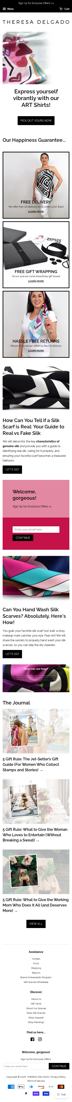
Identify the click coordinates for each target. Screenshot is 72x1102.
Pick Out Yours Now (36, 120)
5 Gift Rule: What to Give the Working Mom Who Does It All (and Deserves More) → (36, 905)
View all (36, 923)
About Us (36, 999)
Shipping (36, 968)
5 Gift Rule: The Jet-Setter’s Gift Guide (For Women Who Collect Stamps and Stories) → (31, 764)
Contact (36, 958)
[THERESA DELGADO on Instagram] (40, 1040)
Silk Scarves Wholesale (36, 982)
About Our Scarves (36, 1008)
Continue (23, 537)
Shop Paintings (36, 1022)
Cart (66, 9)
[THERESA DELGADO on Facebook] (32, 1040)
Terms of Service (36, 1080)
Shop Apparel (36, 1017)
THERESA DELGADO (38, 1076)
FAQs (36, 963)
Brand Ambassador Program (36, 977)
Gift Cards (36, 1003)
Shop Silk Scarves (36, 1012)
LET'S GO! (12, 469)
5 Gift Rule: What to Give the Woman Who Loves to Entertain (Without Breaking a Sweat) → (35, 835)
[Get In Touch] (36, 691)
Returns (36, 972)
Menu (10, 9)
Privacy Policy (58, 1076)
